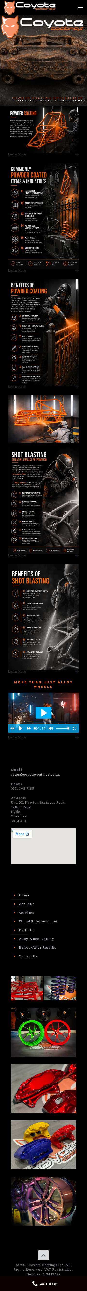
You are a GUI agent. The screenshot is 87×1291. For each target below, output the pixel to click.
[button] (43, 154)
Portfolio (27, 930)
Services (26, 912)
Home (24, 895)
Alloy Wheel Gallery (36, 939)
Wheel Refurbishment (38, 921)
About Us (27, 904)
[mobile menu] (80, 7)
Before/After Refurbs (37, 947)
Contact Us (28, 956)
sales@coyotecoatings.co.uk (35, 774)
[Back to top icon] (43, 1255)
